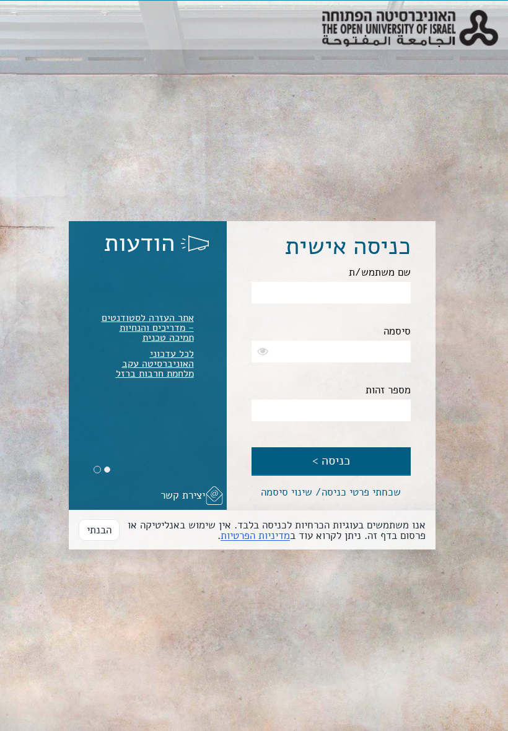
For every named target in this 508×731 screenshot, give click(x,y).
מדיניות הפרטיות (255, 535)
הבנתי (99, 530)
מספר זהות (388, 390)
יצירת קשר (182, 495)
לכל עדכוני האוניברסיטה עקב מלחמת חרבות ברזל (155, 363)
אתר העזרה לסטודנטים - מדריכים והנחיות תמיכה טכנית (148, 327)
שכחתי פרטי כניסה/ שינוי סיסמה (331, 492)
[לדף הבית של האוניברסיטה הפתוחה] (410, 16)
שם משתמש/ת (380, 272)
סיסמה (397, 331)
